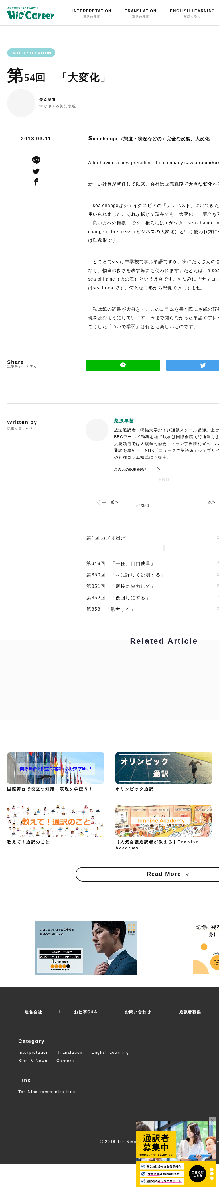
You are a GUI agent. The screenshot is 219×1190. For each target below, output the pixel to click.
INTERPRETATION (91, 13)
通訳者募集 (190, 1012)
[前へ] (102, 502)
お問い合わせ (138, 1012)
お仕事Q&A (85, 1012)
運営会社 (33, 1012)
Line (123, 365)
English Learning (110, 1052)
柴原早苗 (47, 99)
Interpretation (33, 1052)
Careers (65, 1060)
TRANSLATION (141, 13)
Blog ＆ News (33, 1060)
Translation (70, 1052)
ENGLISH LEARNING (192, 13)
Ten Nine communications (46, 1091)
